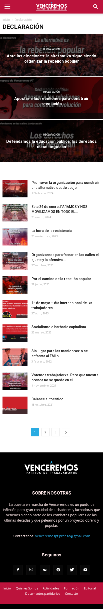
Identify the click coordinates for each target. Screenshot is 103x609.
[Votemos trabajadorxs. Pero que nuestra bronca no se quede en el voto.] (15, 381)
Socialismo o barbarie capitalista (59, 327)
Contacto (71, 593)
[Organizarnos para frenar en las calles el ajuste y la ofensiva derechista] (15, 261)
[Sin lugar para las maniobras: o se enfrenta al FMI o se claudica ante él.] (15, 357)
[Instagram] (31, 570)
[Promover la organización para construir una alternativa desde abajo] (15, 188)
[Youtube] (85, 570)
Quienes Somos (27, 588)
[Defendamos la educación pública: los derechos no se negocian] (51, 152)
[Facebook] (18, 570)
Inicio (6, 20)
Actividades (51, 588)
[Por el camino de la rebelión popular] (15, 285)
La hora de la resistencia (52, 231)
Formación (71, 588)
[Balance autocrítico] (15, 405)
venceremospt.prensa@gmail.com (62, 536)
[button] (96, 7)
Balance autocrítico (48, 399)
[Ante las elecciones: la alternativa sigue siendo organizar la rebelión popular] (51, 66)
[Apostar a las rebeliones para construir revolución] (51, 109)
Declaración (51, 49)
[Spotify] (58, 570)
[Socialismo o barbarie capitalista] (15, 333)
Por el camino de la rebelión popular (61, 279)
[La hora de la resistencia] (15, 237)
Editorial (90, 588)
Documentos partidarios (42, 593)
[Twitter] (72, 570)
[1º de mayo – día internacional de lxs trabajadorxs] (15, 309)
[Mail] (45, 570)
